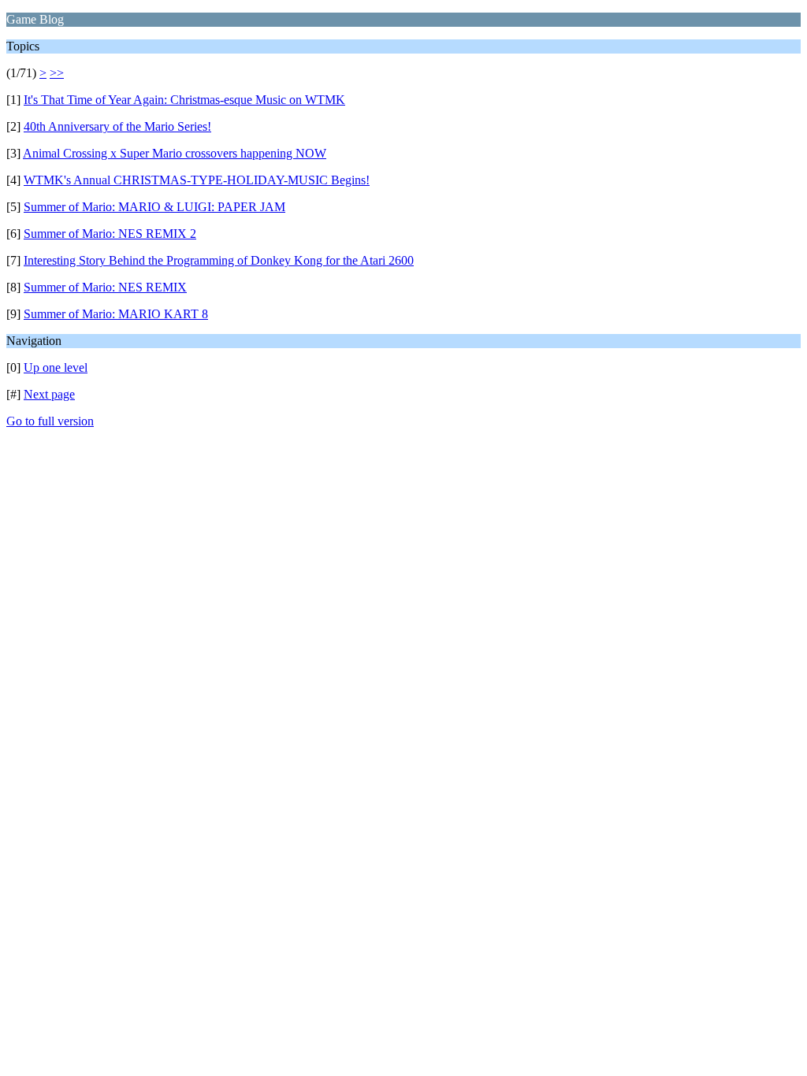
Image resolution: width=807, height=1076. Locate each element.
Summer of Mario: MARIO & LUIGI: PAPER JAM (154, 206)
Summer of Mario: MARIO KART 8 (116, 314)
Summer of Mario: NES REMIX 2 (110, 233)
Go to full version (50, 421)
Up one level (55, 367)
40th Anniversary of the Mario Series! (117, 126)
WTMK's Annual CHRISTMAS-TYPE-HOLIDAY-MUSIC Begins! (197, 180)
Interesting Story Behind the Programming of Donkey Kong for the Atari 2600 (219, 260)
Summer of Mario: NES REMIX (105, 287)
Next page (49, 394)
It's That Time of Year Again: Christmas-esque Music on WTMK (184, 99)
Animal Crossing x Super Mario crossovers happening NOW (174, 153)
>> (57, 73)
